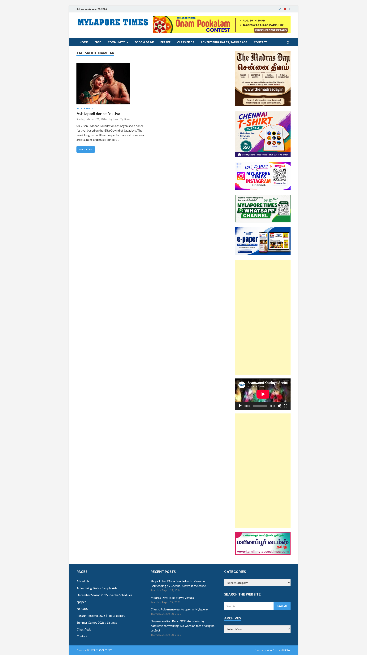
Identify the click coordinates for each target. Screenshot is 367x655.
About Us (83, 581)
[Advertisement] (263, 317)
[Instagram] (280, 9)
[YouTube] (285, 9)
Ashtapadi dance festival (98, 113)
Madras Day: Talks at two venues (172, 597)
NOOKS (82, 608)
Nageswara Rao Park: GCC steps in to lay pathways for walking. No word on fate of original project (183, 625)
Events (88, 108)
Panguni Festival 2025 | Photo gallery (101, 615)
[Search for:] (257, 606)
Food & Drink (144, 42)
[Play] (240, 406)
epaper (165, 42)
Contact (260, 42)
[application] (263, 394)
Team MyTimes (121, 119)
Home (84, 42)
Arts (79, 108)
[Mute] (279, 406)
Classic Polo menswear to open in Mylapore (179, 609)
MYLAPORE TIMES (103, 650)
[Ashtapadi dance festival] (110, 85)
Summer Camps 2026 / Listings (97, 622)
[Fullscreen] (285, 406)
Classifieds (185, 42)
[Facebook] (289, 9)
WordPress (272, 650)
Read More (85, 149)
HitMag (286, 650)
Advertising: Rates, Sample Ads (224, 42)
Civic (97, 42)
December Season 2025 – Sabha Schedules (104, 595)
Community (116, 42)
